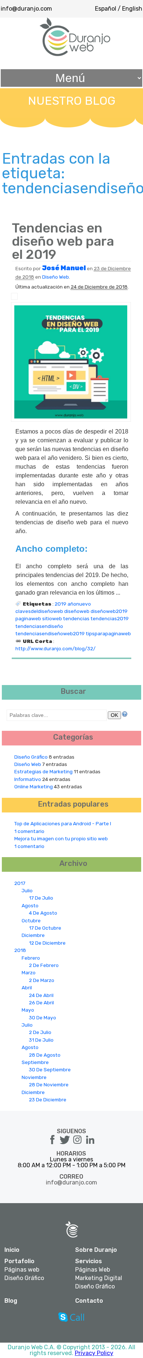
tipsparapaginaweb (108, 633)
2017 (19, 883)
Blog (10, 1300)
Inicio (11, 1249)
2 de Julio (40, 1032)
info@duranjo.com (26, 8)
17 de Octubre (45, 928)
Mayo (28, 1010)
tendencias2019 (110, 618)
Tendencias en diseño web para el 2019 (63, 241)
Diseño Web (55, 277)
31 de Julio (41, 1040)
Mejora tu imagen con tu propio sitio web (61, 838)
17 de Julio (41, 898)
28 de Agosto (44, 1055)
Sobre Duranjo (96, 1249)
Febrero (31, 958)
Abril (27, 987)
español (105, 8)
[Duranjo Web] (75, 54)
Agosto (30, 905)
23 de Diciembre (47, 1099)
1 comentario (29, 831)
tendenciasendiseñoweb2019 (50, 633)
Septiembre (35, 1062)
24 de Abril (41, 995)
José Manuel (64, 268)
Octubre (31, 920)
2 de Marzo (41, 980)
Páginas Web (92, 1270)
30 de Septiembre (50, 1069)
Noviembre (34, 1077)
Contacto (89, 1300)
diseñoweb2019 (109, 611)
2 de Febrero (44, 965)
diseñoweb (76, 611)
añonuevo (79, 604)
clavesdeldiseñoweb (39, 611)
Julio (27, 890)
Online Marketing (33, 786)
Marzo (29, 972)
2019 (60, 604)
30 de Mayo (42, 1017)
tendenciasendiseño (39, 626)
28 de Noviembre (49, 1084)
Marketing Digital (98, 1278)
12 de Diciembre (47, 943)
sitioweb (52, 618)
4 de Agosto (43, 913)
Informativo (27, 779)
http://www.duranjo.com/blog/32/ (55, 648)
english (132, 8)
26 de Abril (41, 1002)
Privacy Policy (94, 1353)
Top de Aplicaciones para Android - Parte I (62, 823)
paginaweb (28, 618)
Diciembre (33, 935)
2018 (20, 950)
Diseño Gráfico (31, 757)
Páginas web (21, 1270)
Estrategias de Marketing (43, 771)
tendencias (76, 618)
